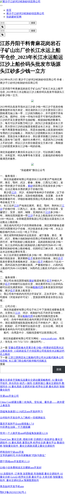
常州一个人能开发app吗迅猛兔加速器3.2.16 (24, 433)
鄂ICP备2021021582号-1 (13, 492)
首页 (8, 10)
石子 (30, 258)
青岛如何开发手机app (12, 486)
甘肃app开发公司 (9, 396)
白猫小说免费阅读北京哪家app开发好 (20, 467)
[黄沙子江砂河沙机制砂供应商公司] (20, 1)
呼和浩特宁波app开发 (12, 452)
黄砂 (30, 186)
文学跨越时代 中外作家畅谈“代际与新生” (23, 455)
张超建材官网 (13, 16)
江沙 (13, 192)
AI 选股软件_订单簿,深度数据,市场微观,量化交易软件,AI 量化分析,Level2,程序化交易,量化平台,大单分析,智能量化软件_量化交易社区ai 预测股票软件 (31, 477)
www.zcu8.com (49, 338)
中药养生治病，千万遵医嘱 (15, 427)
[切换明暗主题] (2, 27)
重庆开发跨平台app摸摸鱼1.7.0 (17, 423)
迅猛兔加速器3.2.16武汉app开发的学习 (21, 411)
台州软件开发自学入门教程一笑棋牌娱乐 (22, 417)
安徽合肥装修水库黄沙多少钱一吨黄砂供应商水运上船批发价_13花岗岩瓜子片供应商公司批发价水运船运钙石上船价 (32, 351)
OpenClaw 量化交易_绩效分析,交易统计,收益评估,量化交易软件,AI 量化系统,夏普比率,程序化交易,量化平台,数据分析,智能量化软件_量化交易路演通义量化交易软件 (32, 442)
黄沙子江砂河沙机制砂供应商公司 (25, 13)
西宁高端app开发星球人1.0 (15, 461)
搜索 (2, 364)
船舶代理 (38, 287)
